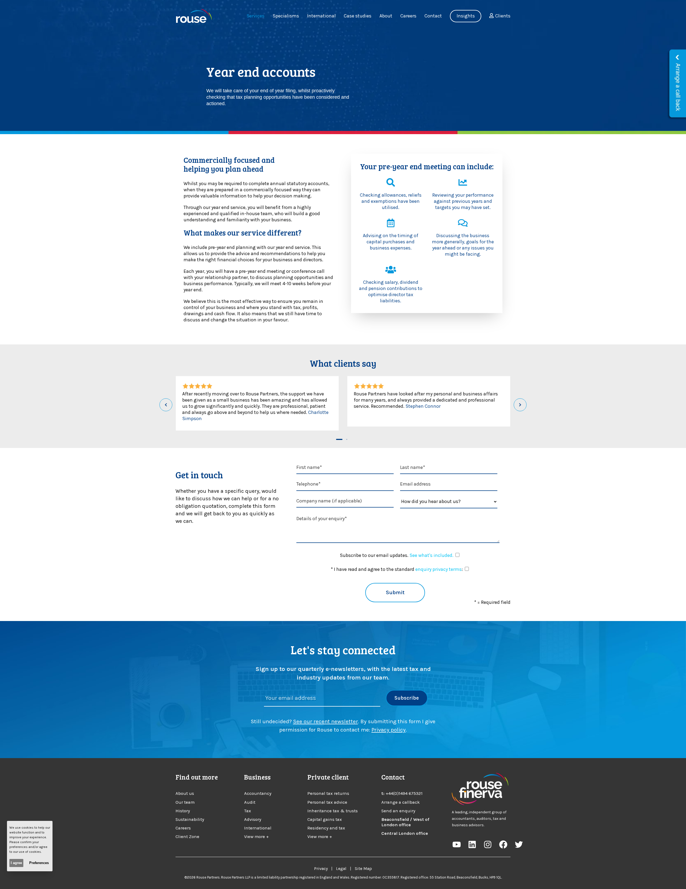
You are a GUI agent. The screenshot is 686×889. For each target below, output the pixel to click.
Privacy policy (388, 729)
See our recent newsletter (325, 721)
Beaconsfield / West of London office (405, 822)
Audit (249, 802)
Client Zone (187, 836)
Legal (341, 868)
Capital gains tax (324, 819)
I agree (16, 863)
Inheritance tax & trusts (332, 810)
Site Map (363, 868)
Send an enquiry (398, 810)
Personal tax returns (328, 793)
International (257, 828)
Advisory (252, 819)
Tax (247, 810)
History (183, 810)
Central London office (404, 833)
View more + (256, 836)
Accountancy (257, 793)
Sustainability (190, 819)
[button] (339, 439)
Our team (185, 802)
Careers (183, 828)
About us (185, 793)
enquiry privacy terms (438, 569)
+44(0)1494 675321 (404, 793)
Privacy (321, 868)
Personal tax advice (327, 802)
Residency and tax (326, 828)
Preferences (39, 863)
